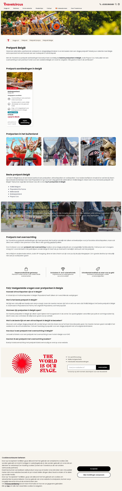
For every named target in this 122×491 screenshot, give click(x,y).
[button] (116, 4)
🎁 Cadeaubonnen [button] (61, 8)
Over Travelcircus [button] (76, 8)
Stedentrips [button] (39, 8)
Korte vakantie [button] (27, 8)
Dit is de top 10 (108, 219)
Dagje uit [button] (6, 8)
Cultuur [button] (49, 8)
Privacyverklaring (12, 484)
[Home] (8, 40)
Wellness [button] (16, 8)
